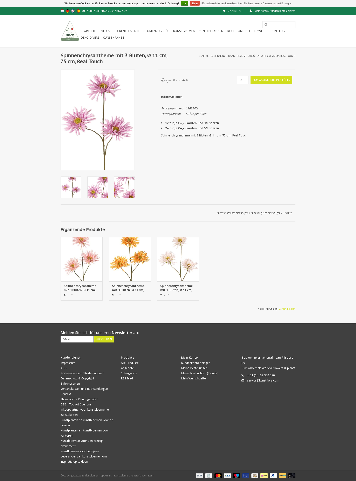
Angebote (127, 368)
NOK (124, 11)
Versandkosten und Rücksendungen (84, 389)
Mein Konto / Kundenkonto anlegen (274, 11)
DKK (112, 11)
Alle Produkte (130, 363)
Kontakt (66, 394)
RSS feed (127, 378)
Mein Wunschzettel (193, 378)
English (73, 11)
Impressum (68, 363)
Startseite (89, 31)
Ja (184, 3)
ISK (118, 11)
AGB (64, 368)
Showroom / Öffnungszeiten (79, 399)
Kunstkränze (113, 37)
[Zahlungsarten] (199, 475)
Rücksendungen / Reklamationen (82, 373)
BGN (105, 11)
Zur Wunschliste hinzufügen (233, 213)
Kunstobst (279, 31)
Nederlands (62, 11)
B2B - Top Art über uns (76, 404)
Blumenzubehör (156, 31)
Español (78, 11)
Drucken (287, 213)
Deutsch (67, 11)
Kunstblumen (184, 31)
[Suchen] (264, 24)
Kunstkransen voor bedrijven (80, 451)
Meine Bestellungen (194, 368)
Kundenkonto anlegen (195, 363)
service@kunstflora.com (263, 380)
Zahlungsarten (70, 383)
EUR (84, 11)
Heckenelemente (127, 31)
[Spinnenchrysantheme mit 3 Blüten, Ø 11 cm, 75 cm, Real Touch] (82, 259)
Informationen (172, 97)
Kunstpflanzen (211, 31)
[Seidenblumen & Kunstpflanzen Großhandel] (70, 31)
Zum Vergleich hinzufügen (266, 213)
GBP (91, 11)
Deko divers (90, 37)
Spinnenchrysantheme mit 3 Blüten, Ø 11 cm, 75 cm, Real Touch (254, 56)
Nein (195, 3)
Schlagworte (129, 373)
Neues (105, 31)
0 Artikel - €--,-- (236, 11)
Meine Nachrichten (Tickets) (199, 373)
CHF (98, 11)
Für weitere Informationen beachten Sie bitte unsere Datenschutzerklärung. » (246, 3)
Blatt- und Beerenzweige (247, 31)
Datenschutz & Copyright (77, 378)
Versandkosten (287, 308)
